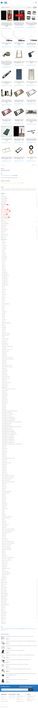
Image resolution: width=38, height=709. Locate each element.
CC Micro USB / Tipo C (28, 22)
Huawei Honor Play (4, 374)
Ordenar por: (3, 7)
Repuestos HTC (3, 237)
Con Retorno (3, 170)
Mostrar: (29, 7)
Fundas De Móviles (3, 204)
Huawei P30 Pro (4, 499)
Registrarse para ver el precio (6, 28)
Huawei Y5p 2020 (4, 538)
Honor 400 (3, 251)
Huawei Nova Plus (4, 461)
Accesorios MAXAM (3, 196)
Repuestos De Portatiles (4, 234)
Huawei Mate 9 (4, 407)
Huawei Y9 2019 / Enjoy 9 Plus (6, 573)
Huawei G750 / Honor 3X (5, 335)
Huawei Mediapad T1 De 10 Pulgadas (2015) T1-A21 (9, 434)
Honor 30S (3, 250)
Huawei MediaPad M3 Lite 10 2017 (7, 428)
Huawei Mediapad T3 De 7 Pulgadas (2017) (8, 440)
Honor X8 (3, 310)
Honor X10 (3, 286)
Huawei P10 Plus (4, 488)
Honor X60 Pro (4, 297)
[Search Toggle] (33, 2)
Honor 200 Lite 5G (4, 245)
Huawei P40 (3, 500)
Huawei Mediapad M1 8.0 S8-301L (6, 423)
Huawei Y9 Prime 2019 (5, 574)
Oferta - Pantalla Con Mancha (5, 215)
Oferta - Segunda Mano (4, 217)
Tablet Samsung (3, 621)
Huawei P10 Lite (4, 486)
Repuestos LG (3, 585)
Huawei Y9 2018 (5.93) (5, 571)
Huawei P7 (3, 511)
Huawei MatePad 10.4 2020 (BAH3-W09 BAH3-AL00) (9, 410)
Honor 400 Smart (4, 256)
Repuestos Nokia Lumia (4, 595)
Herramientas (3, 206)
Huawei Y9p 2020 (4, 577)
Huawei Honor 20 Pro (5, 344)
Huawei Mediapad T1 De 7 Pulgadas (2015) (8, 436)
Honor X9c (3, 321)
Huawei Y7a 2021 (4, 565)
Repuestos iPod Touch (4, 582)
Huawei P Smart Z (4, 483)
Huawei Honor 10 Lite (5, 340)
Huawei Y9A (3, 576)
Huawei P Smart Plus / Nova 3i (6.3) (7, 478)
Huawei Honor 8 (4, 363)
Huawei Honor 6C (4, 355)
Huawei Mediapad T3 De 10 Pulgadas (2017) (8, 439)
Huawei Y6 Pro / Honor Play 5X (6, 547)
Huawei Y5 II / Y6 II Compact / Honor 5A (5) (8, 530)
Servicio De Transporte (12, 696)
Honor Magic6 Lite (4, 277)
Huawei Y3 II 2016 (4, 525)
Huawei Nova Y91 (4, 470)
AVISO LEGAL (3, 697)
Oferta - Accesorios (3, 209)
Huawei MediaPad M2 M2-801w (6, 425)
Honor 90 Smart (4, 270)
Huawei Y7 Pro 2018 (5, 562)
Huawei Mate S (4, 409)
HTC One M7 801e (9, 42)
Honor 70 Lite (4, 266)
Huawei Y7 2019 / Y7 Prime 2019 (6, 558)
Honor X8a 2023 (4, 311)
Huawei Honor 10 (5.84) (5, 338)
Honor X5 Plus (4, 289)
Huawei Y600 (4, 551)
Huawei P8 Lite (4, 514)
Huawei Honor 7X (4, 362)
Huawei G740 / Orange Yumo (6, 333)
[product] (6, 15)
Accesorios (2, 195)
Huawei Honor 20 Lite (5, 343)
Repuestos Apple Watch (4, 229)
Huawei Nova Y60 (4, 464)
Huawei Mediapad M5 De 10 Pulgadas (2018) (8, 431)
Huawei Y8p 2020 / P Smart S (6, 568)
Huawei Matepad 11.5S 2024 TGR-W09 (7, 414)
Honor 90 (3, 267)
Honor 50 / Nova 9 (4, 258)
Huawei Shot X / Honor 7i (5, 524)
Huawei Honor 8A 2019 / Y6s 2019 (7, 365)
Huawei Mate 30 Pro (5, 401)
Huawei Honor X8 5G (5, 385)
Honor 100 (3, 240)
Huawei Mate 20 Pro (5, 395)
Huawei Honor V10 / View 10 (6, 376)
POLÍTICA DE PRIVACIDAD (4, 701)
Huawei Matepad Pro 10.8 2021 (6, 415)
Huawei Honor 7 (4, 360)
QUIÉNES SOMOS (3, 696)
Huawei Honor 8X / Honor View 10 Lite (7, 366)
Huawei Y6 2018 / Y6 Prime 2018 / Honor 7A (8, 543)
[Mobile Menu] (1, 2)
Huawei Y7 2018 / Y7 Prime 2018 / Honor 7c (8, 557)
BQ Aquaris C (24, 42)
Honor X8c (3, 314)
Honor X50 (3, 291)
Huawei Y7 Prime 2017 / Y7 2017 (6, 560)
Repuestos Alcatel (3, 228)
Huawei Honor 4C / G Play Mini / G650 (7, 346)
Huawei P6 (3, 510)
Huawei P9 (3, 519)
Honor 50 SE (3, 261)
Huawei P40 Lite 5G (4, 503)
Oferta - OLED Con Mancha (5, 212)
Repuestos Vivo (3, 610)
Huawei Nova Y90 (4, 469)
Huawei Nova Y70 (4, 467)
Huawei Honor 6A (4, 354)
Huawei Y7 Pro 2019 (5, 563)
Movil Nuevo (2, 207)
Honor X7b (3, 305)
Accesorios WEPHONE (4, 198)
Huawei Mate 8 (4, 406)
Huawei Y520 (4, 535)
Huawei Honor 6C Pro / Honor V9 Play (7, 357)
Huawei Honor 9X (4, 373)
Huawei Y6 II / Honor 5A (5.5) (6, 546)
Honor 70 (3, 264)
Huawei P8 (3, 513)
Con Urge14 (8, 170)
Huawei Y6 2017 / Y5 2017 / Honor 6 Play (7, 541)
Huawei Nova (4, 447)
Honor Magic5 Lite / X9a (5, 275)
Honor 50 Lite (4, 259)
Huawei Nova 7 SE (4, 456)
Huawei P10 (3, 484)
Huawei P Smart (4, 472)
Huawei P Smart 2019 (5, 473)
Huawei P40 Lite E (4, 505)
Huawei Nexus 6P (4, 445)
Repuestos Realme (3, 601)
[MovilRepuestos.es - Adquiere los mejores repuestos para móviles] (5, 2)
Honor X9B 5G (4, 319)
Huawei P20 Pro (10, 99)
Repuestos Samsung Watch (5, 604)
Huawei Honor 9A (4, 371)
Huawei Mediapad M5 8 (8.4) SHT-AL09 (7, 429)
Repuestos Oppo (3, 598)
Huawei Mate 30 (4, 398)
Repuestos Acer (3, 226)
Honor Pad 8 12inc (4, 283)
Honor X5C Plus (4, 294)
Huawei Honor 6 (4, 352)
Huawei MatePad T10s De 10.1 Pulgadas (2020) (8, 418)
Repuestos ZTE (3, 617)
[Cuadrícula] (34, 7)
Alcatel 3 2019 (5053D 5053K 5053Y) (17, 42)
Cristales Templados (4, 201)
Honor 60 (3, 262)
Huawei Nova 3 (4, 453)
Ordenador (2, 220)
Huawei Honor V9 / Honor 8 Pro (6, 382)
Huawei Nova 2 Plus (5, 451)
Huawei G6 (3, 324)
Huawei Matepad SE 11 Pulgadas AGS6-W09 (8, 417)
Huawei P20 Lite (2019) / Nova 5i (6, 491)
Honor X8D (3, 316)
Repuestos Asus (3, 231)
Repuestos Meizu (3, 588)
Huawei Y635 (4, 554)
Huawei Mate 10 (4, 22)
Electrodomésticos (3, 203)
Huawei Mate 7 (4, 404)
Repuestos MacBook (4, 587)
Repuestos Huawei (8, 22)
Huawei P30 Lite (4, 497)
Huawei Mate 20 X (4, 396)
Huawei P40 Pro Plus (5, 508)
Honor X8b (3, 313)
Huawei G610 (4, 325)
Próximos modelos (3, 225)
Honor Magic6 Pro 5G (5, 278)
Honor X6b (3, 300)
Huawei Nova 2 (4, 450)
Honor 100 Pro (4, 242)
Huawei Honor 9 (4, 368)
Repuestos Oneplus (3, 596)
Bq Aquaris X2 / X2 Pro (4, 42)
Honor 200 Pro (4, 247)
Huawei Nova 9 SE (4, 459)
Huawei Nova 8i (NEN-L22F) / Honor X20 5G (8, 458)
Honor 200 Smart (4, 248)
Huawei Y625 (4, 552)
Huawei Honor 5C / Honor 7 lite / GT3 (7, 349)
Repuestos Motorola (4, 590)
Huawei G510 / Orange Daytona (6, 322)
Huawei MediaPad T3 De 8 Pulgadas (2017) (8, 442)
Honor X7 (3, 302)
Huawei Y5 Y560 (4, 533)
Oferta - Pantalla (3, 214)
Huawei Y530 (4, 536)
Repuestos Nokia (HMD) (4, 593)
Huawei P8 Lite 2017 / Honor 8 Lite (7, 516)
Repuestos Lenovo (3, 584)
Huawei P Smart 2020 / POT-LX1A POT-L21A (8, 475)
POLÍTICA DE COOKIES (4, 699)
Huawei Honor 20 (4, 341)
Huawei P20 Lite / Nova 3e (5, 492)
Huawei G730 (4, 332)
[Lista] (36, 7)
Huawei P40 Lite (4, 502)
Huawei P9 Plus (4, 522)
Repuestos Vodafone (4, 612)
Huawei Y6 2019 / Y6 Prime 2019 (6, 544)
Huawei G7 (3, 330)
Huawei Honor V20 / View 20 (6, 377)
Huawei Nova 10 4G (5, 448)
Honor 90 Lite (4, 269)
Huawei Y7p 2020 (4, 566)
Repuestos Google (3, 236)
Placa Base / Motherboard (4, 223)
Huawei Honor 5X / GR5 (5, 351)
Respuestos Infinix (3, 618)
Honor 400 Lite (4, 253)
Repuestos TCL (3, 607)
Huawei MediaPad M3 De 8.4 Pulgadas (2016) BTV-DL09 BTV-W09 (11, 426)
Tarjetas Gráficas (3, 623)
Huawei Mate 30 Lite (5, 399)
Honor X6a (3, 299)
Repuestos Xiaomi (3, 615)
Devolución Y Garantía (12, 697)
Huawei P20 (6, 99)
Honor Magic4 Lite (4, 272)
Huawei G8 (3, 336)
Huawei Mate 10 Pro (5, 390)
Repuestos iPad (3, 579)
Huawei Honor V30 (4, 379)
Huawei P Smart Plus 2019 (5, 480)
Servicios (2, 620)
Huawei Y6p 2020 (4, 555)
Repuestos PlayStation (4, 599)
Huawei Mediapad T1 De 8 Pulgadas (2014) (8, 437)
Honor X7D (3, 308)
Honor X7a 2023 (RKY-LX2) (5, 303)
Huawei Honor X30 (4, 384)
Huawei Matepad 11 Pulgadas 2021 (7, 412)
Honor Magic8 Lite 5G (5, 281)
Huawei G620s (4, 327)
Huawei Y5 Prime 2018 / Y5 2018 (6, 532)
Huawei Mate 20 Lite (5, 393)
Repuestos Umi (3, 609)
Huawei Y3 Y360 (4, 527)
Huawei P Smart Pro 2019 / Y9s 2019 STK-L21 (8, 481)
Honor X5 (3, 288)
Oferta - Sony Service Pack (4, 218)
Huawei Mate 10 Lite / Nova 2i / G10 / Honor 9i (8, 388)
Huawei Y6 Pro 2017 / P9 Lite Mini (6, 549)
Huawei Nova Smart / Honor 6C (6, 462)
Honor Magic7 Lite (4, 280)
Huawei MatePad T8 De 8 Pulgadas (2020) (8, 420)
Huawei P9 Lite (4, 521)
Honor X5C (3, 292)
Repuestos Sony (3, 606)
